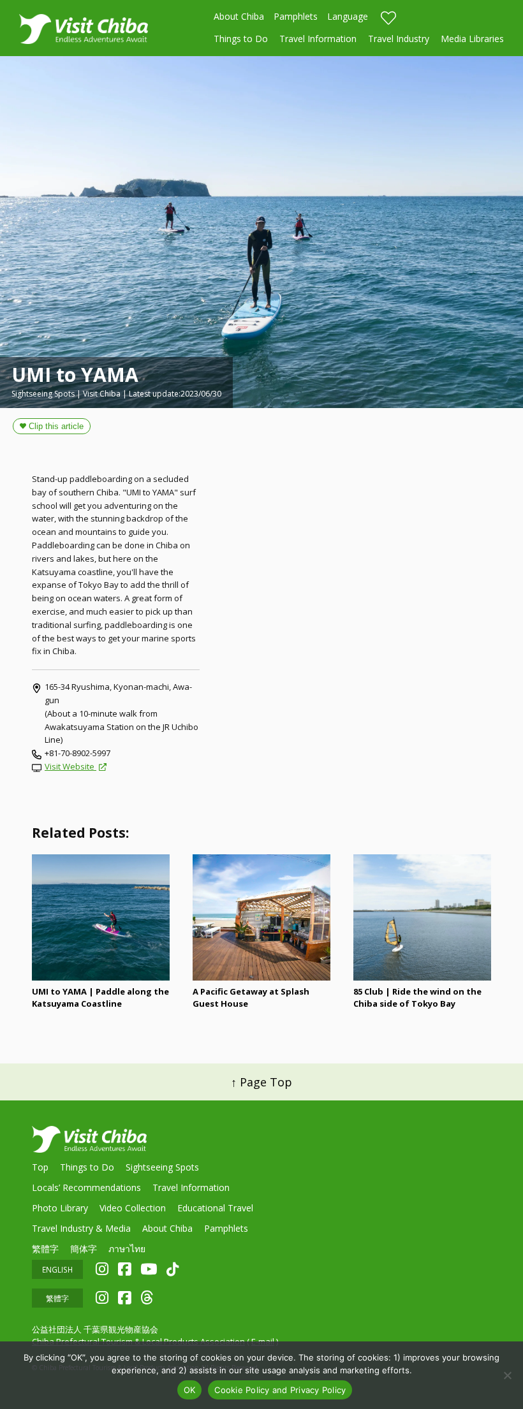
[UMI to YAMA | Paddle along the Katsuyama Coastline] (101, 917)
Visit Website (70, 766)
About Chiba (239, 16)
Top (40, 1167)
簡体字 (83, 1249)
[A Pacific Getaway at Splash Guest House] (261, 917)
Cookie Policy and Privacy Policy (280, 1390)
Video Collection (132, 1208)
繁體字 (45, 1249)
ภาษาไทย (126, 1249)
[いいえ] (507, 1375)
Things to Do (241, 39)
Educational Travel (215, 1208)
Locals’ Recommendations (86, 1187)
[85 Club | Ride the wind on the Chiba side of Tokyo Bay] (422, 917)
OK (190, 1390)
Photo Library (60, 1208)
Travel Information (318, 39)
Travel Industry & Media (81, 1228)
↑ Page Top (261, 1082)
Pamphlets (296, 16)
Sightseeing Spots (162, 1167)
